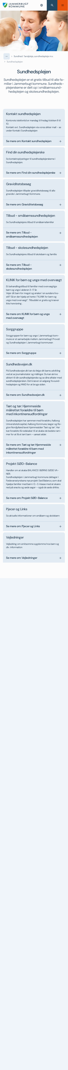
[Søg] (52, 5)
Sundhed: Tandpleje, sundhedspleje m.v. (33, 56)
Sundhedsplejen (15, 61)
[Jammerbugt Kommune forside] (15, 5)
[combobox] (41, 5)
